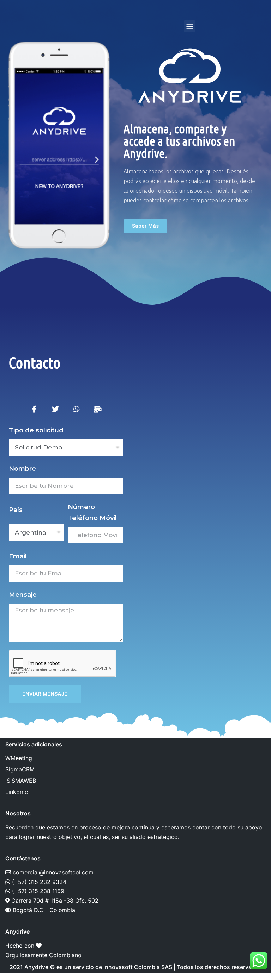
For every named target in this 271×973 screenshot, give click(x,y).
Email (18, 556)
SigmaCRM (20, 769)
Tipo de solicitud (36, 430)
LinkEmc (16, 791)
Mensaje (23, 595)
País (16, 510)
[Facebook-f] (34, 409)
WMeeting (18, 758)
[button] (189, 26)
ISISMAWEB (20, 780)
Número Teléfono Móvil (92, 512)
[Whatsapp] (77, 409)
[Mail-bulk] (98, 409)
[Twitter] (55, 409)
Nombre (22, 469)
